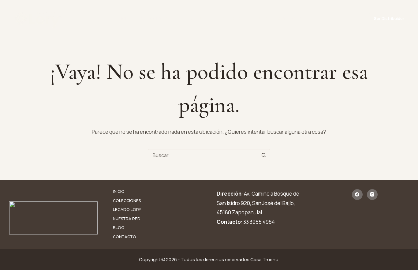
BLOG (261, 18)
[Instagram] (372, 194)
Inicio (123, 18)
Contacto (289, 18)
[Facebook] (357, 194)
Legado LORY (196, 18)
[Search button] (264, 155)
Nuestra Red (233, 18)
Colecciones (153, 18)
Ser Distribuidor (389, 18)
